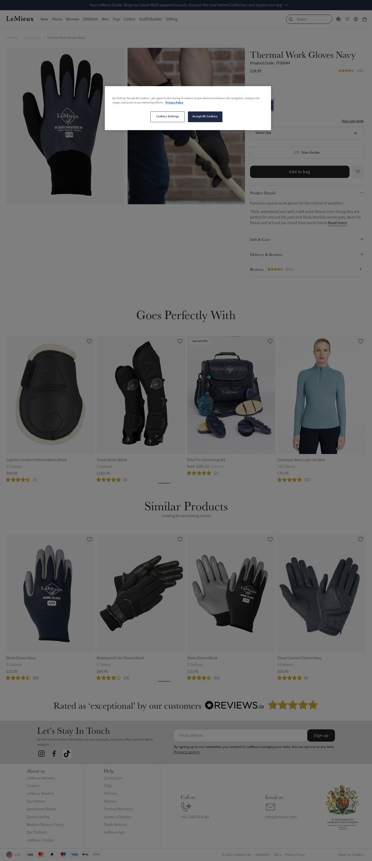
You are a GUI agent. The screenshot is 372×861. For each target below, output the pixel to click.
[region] (188, 108)
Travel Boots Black (112, 459)
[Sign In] (356, 19)
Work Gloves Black (202, 658)
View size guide (353, 121)
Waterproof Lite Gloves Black (120, 658)
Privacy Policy (174, 103)
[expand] (286, 5)
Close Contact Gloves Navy (299, 658)
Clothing (12, 38)
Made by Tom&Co (351, 855)
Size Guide (310, 152)
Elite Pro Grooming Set (206, 459)
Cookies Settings (167, 117)
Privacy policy (187, 752)
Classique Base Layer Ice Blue (301, 459)
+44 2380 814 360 (195, 817)
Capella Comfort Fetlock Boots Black (36, 459)
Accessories (32, 38)
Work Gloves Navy (21, 658)
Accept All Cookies (205, 117)
